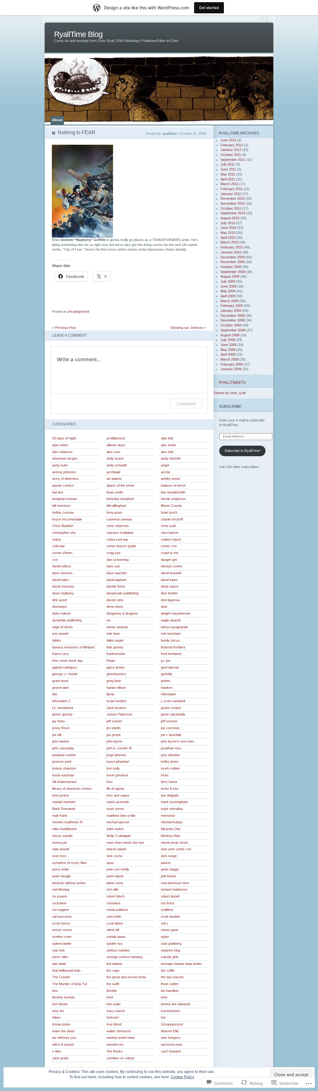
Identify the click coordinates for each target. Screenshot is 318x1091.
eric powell (60, 633)
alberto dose (116, 445)
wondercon (115, 1044)
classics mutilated (120, 532)
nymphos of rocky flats (69, 863)
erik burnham (171, 633)
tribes (56, 1017)
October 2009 (230, 267)
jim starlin (113, 728)
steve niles (60, 957)
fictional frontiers (173, 647)
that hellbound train (66, 970)
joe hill (56, 735)
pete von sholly (118, 869)
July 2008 (227, 340)
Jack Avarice (116, 708)
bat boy (57, 492)
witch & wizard (63, 1044)
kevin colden (170, 768)
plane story (115, 883)
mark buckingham (174, 802)
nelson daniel (116, 849)
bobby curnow (63, 512)
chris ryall (168, 526)
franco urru (60, 654)
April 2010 (227, 237)
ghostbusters (116, 674)
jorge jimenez (116, 755)
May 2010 (227, 232)
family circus (170, 640)
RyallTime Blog (78, 34)
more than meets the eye (125, 842)
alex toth (167, 452)
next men (59, 856)
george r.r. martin (65, 674)
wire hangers (170, 1037)
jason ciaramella (173, 714)
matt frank (59, 815)
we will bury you (64, 1037)
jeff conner (114, 721)
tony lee (58, 1011)
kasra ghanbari (118, 761)
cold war (58, 546)
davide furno (116, 586)
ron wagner (60, 909)
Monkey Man (170, 836)
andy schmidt (117, 465)
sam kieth (114, 916)
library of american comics (72, 788)
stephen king (170, 950)
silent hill (113, 930)
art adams (114, 478)
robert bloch (116, 896)
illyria (110, 694)
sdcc (164, 923)
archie (165, 472)
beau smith (115, 492)
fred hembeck (171, 654)
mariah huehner (64, 802)
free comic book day (67, 660)
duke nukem (61, 613)
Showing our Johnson (186, 328)
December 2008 (232, 315)
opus (110, 863)
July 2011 (227, 164)
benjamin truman (64, 499)
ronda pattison (117, 909)
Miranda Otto (170, 829)
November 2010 (232, 203)
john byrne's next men (177, 741)
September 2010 (232, 213)
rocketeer (59, 903)
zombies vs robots (120, 1058)
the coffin (168, 970)
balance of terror (173, 485)
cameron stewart (119, 519)
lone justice (60, 795)
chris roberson (118, 526)
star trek (58, 950)
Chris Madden (62, 526)
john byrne (114, 741)
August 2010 (229, 218)
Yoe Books (115, 1051)
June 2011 (228, 169)
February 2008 (231, 364)
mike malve (115, 829)
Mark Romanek (63, 809)
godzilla (166, 674)
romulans (113, 903)
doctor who (115, 600)
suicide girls (170, 957)
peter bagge (170, 869)
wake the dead (63, 1031)
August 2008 (229, 335)
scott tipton (115, 923)
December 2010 (232, 198)
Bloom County (171, 505)
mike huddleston (64, 829)
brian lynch (169, 512)
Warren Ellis (170, 1031)
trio (163, 1017)
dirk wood (59, 600)
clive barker (170, 532)
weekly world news (121, 1037)
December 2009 (232, 257)
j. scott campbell (173, 701)
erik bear (113, 633)
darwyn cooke (171, 566)
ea (108, 620)
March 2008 (229, 359)
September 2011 (232, 159)
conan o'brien (62, 553)
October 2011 (230, 155)
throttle (112, 991)
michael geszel (118, 822)
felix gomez (115, 647)
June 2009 (228, 286)
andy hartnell (170, 458)
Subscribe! (230, 406)
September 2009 (232, 272)
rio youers (59, 896)
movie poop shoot (174, 842)
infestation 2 (61, 701)
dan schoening (118, 559)
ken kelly (113, 768)
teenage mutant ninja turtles (181, 964)
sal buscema (61, 916)
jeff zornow (169, 721)
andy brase (115, 458)
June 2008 (228, 345)
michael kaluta (171, 822)
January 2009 (230, 310)
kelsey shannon (64, 768)
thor (55, 991)
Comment (186, 403)
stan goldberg (171, 943)
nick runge (169, 856)
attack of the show (120, 485)
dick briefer (169, 593)
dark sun (113, 566)
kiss (110, 782)
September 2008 (232, 330)
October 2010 (230, 208)
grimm (165, 681)
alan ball (167, 438)
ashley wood (170, 478)
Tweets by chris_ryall (229, 393)
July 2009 (227, 281)
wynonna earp (171, 1044)
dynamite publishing (67, 620)
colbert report (171, 539)
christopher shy (64, 532)
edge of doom (62, 627)
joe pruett (113, 735)
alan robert (60, 445)
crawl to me (169, 553)
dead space (170, 586)
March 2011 (229, 184)
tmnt (110, 997)
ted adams (114, 964)
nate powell (60, 849)
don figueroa (170, 600)
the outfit (113, 984)
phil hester (168, 876)
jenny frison (61, 728)
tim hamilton (170, 991)
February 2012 (231, 145)
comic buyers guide (121, 546)
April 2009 (227, 296)
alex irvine (168, 445)
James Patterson (119, 714)
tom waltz (114, 1004)
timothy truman (63, 997)
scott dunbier (170, 916)
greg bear (114, 681)
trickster (113, 1017)
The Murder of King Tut (69, 984)
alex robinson (62, 452)
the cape (113, 970)
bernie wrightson (173, 499)
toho (164, 997)
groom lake (60, 687)
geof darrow (170, 667)
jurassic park (62, 761)
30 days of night (64, 438)
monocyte (59, 842)
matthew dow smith (121, 815)
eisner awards (117, 627)
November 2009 (232, 262)
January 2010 (230, 252)
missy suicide (62, 836)
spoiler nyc (115, 943)
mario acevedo (118, 802)
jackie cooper (171, 708)
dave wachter (117, 573)
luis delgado (170, 795)
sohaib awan (116, 937)
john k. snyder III (119, 748)
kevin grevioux (118, 775)
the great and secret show (126, 977)
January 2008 (230, 369)
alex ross (113, 452)
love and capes (118, 795)
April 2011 (227, 179)
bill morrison (61, 505)
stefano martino (118, 950)
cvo (55, 559)
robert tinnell (170, 896)
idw (54, 694)
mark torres (115, 809)
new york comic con (176, 849)
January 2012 (230, 150)
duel (164, 606)
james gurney (62, 714)
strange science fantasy (125, 957)
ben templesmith (173, 492)
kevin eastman (63, 775)
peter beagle (61, 876)
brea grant (114, 512)
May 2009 (227, 291)
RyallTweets (232, 382)
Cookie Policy (182, 1077)
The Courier (61, 977)
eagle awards (171, 620)
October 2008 (230, 325)
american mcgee (64, 458)
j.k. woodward (62, 708)
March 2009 (229, 301)
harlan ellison (116, 687)
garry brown (116, 667)
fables (56, 640)
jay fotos (58, 721)
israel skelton (116, 701)
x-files (56, 1051)
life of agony (116, 788)
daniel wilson (61, 566)
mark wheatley (172, 809)
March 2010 (229, 242)
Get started (209, 7)
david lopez (169, 580)
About (57, 120)
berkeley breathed (120, 499)
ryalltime (167, 909)
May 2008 (227, 350)
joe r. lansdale (171, 735)
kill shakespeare (64, 782)
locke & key (170, 788)
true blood (114, 1024)
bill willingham (116, 505)
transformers (170, 1011)
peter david (115, 876)
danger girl (169, 559)
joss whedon (170, 755)
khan (164, 775)
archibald (113, 472)
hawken (167, 687)
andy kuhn (60, 465)
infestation (168, 694)
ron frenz (168, 903)
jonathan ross (171, 748)
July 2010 (227, 223)
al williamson (116, 438)
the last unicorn (172, 977)
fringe (111, 660)
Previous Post (65, 328)
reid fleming (60, 889)
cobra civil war (117, 539)
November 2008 (232, 320)
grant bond (60, 681)
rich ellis (113, 889)
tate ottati (59, 964)
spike (165, 937)
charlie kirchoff (172, 519)
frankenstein (116, 654)
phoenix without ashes (69, 883)
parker (166, 863)
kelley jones (170, 761)
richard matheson (174, 889)
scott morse (61, 923)
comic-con (169, 546)
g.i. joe (165, 660)
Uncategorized (78, 311)
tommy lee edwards (175, 1004)
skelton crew (61, 937)
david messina (63, 586)
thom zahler (170, 984)
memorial (168, 815)
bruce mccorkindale (67, 519)
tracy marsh (116, 1011)
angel (165, 465)
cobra (56, 539)
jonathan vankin (64, 755)
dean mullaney (63, 593)
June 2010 (228, 228)
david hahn (60, 580)
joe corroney (170, 728)
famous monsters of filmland (73, 647)
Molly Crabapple (119, 836)
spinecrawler (61, 943)
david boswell (171, 573)
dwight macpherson (175, 613)
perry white (60, 869)
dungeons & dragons (122, 613)
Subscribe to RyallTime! (242, 450)
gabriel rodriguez (64, 667)
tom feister (60, 1004)
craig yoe (113, 553)
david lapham (116, 580)
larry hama (169, 782)
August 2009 (229, 276)
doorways (59, 606)
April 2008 (227, 354)
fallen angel (115, 640)
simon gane (169, 930)
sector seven (62, 930)
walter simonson (119, 1031)
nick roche (114, 856)
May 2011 (227, 174)
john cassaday (63, 748)
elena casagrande (174, 627)
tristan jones (61, 1024)
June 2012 (228, 140)
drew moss (115, 606)
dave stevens (62, 573)
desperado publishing (123, 593)
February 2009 (231, 305)
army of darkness (65, 478)
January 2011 (230, 194)
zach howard (170, 1051)
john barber (60, 741)
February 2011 (231, 189)
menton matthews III (67, 822)
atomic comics (63, 485)
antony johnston (64, 472)
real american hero (175, 883)
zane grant (60, 1058)
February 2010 (231, 247)
